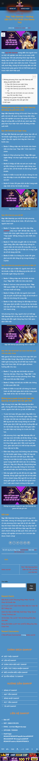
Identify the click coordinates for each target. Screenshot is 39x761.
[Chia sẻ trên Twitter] (17, 542)
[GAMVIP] (19, 3)
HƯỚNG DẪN (19, 14)
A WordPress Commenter (11, 635)
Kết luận (7, 102)
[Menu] (3, 3)
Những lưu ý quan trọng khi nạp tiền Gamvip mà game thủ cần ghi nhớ (17, 99)
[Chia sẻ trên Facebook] (14, 542)
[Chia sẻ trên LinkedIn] (28, 542)
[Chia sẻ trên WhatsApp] (10, 542)
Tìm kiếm (5, 582)
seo (29, 28)
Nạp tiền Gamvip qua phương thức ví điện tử (20, 90)
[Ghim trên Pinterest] (25, 542)
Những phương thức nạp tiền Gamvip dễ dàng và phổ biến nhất (18, 81)
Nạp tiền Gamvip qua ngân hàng (17, 84)
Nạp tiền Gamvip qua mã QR (16, 86)
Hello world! (6, 569)
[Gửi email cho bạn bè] (21, 542)
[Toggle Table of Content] (33, 76)
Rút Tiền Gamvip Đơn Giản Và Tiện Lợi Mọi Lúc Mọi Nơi (29, 569)
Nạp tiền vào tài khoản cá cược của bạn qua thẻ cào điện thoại (20, 94)
